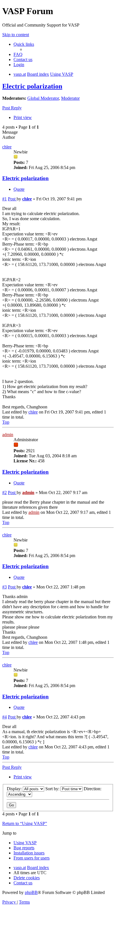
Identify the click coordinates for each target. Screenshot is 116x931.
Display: (15, 788)
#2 (4, 492)
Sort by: (53, 788)
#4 (4, 717)
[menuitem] (18, 54)
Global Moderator (43, 98)
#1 (4, 198)
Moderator (70, 98)
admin (7, 434)
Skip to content (15, 34)
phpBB (31, 892)
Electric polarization (32, 86)
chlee (7, 146)
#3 (4, 586)
